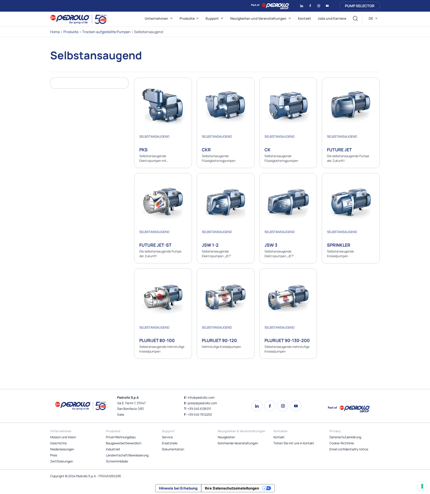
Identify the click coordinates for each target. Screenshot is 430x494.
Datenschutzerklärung (345, 437)
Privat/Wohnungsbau (121, 437)
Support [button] (212, 18)
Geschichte (58, 443)
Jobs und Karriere (332, 18)
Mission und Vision (63, 437)
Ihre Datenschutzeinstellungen (232, 488)
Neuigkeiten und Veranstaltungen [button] (258, 18)
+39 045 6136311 (199, 408)
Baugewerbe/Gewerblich (123, 443)
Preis (53, 455)
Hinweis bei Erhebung (178, 488)
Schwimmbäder (117, 461)
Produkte (187, 18)
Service (167, 437)
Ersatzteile (169, 443)
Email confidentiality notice (348, 449)
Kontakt (304, 18)
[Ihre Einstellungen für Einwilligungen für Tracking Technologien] (422, 486)
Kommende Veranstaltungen (238, 443)
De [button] (371, 18)
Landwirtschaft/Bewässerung (127, 455)
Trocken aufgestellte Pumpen (106, 31)
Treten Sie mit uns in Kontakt (293, 443)
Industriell (113, 449)
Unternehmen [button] (157, 18)
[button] (354, 19)
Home (55, 31)
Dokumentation (173, 449)
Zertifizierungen (61, 461)
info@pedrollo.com (201, 397)
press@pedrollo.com (202, 403)
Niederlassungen (62, 449)
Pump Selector (359, 5)
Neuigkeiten (226, 437)
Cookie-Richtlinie (341, 443)
